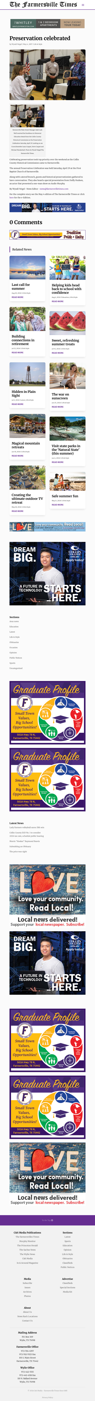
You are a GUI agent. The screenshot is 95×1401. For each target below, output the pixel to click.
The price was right (18, 851)
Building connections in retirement (23, 340)
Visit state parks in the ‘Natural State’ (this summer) (66, 449)
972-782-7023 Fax (27, 1354)
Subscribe (27, 1283)
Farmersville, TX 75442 (27, 1361)
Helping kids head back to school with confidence (66, 289)
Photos (27, 1296)
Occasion (14, 647)
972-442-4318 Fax (27, 1375)
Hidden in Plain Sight (24, 393)
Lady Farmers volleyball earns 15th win (27, 827)
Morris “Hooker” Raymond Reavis (25, 841)
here (12, 197)
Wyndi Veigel (17, 44)
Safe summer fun (65, 496)
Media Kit (67, 1292)
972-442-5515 (27, 1372)
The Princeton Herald (27, 1245)
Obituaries (14, 642)
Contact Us (27, 1320)
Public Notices (16, 658)
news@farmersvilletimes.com (54, 189)
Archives (27, 1292)
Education (65, 297)
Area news (14, 621)
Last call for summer (21, 286)
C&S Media (27, 1258)
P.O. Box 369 (27, 1337)
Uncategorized (16, 668)
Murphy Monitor (27, 1241)
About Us (27, 1312)
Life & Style (37, 44)
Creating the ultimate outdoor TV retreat (27, 498)
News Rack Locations (27, 1316)
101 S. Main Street (27, 1357)
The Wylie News (27, 1254)
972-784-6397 (27, 1351)
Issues (27, 1287)
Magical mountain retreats (26, 445)
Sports (12, 663)
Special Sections (67, 1287)
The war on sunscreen (60, 396)
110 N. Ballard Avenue (27, 1378)
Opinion (13, 652)
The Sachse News (27, 1250)
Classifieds (68, 1263)
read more (17, 297)
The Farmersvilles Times (27, 1237)
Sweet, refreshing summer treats (65, 342)
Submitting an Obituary (20, 846)
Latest (23, 400)
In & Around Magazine (27, 1263)
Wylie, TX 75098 (27, 1340)
